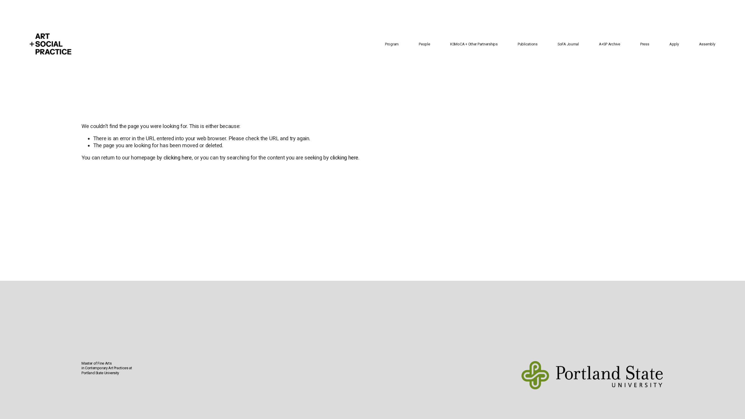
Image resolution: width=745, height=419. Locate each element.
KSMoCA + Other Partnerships (474, 44)
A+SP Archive (609, 44)
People (424, 44)
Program (392, 44)
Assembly (707, 44)
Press (644, 44)
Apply (674, 44)
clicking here (178, 158)
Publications (528, 44)
